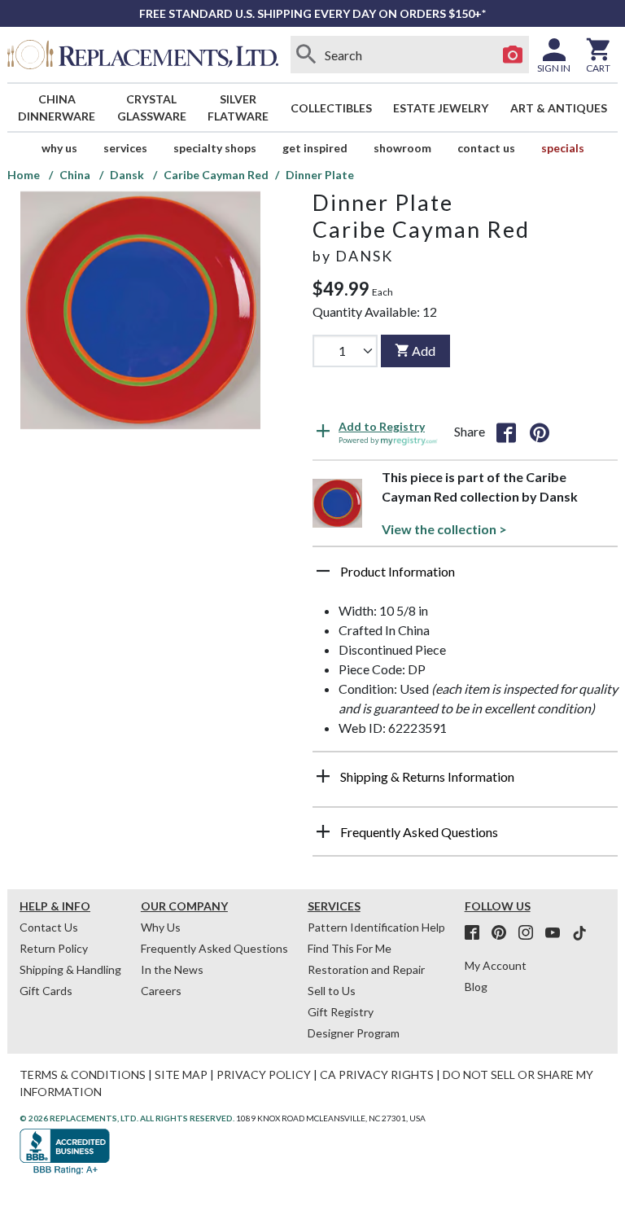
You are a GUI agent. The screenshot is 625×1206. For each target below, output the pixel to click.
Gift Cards (46, 991)
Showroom (402, 148)
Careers (161, 991)
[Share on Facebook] (506, 431)
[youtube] (557, 933)
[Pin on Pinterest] (539, 431)
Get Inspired (314, 148)
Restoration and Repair (366, 969)
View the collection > (444, 529)
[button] (465, 577)
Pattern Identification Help (376, 927)
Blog (476, 986)
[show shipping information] (323, 776)
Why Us (161, 927)
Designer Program (354, 1033)
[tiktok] (579, 933)
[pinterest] (504, 933)
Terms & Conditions (83, 1074)
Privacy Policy (263, 1074)
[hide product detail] (323, 570)
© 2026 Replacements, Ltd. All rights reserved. (127, 1118)
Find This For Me (349, 948)
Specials (562, 148)
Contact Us (486, 148)
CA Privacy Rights (377, 1074)
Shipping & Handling (70, 969)
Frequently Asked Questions (214, 948)
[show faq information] (323, 831)
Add (423, 350)
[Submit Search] (307, 54)
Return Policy (54, 948)
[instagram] (530, 933)
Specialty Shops (214, 148)
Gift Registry (341, 1012)
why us (59, 148)
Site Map (181, 1074)
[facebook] (477, 933)
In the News (172, 969)
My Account (496, 965)
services (125, 148)
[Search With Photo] (512, 54)
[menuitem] (57, 107)
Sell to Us (332, 991)
